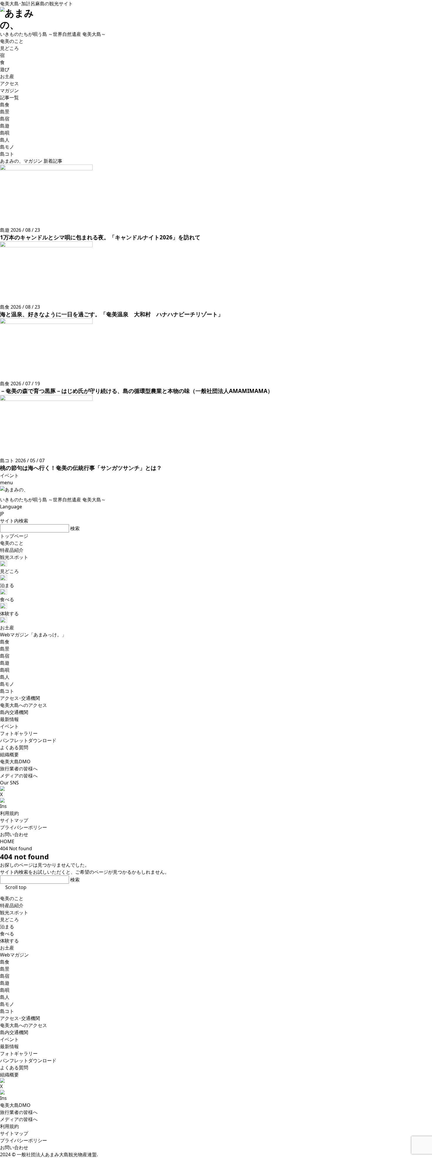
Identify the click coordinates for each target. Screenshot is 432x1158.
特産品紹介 (12, 905)
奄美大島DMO (15, 1105)
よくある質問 (14, 1067)
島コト (7, 1011)
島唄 (4, 990)
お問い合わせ (14, 834)
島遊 (4, 983)
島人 (4, 997)
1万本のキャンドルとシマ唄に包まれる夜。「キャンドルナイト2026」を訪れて (100, 237)
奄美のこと (12, 898)
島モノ (7, 1004)
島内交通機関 (14, 1032)
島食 (4, 962)
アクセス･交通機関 (20, 1018)
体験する (9, 940)
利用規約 (9, 813)
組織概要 (9, 1074)
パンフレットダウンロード (28, 1060)
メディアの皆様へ (19, 1119)
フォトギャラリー (19, 1053)
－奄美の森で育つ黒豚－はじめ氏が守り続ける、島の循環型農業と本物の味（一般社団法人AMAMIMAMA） (136, 390)
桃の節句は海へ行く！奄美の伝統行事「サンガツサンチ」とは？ (81, 467)
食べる (7, 933)
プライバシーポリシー (23, 827)
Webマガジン (14, 955)
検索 (75, 528)
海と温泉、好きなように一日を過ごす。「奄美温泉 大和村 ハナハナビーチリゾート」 (111, 314)
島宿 (4, 976)
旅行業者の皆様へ (19, 1112)
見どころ (9, 919)
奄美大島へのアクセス (23, 1025)
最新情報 (9, 1046)
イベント (9, 1039)
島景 (4, 969)
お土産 (7, 947)
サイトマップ (14, 820)
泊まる (7, 926)
